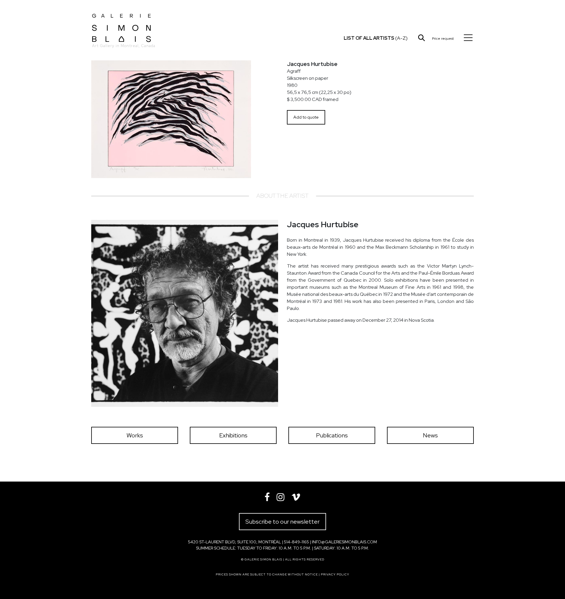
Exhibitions (233, 435)
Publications (332, 435)
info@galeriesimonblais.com (344, 542)
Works (135, 435)
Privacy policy (335, 574)
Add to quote (306, 117)
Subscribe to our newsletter (282, 521)
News (430, 435)
